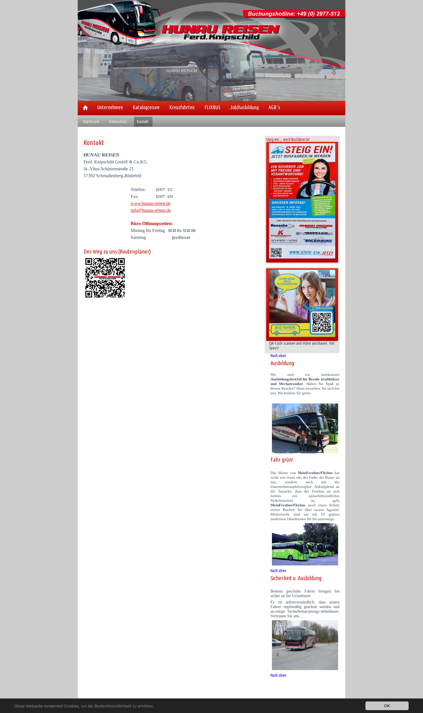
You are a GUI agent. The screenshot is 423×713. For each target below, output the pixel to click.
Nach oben (278, 355)
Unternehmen (110, 107)
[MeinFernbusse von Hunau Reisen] (305, 544)
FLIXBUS (212, 107)
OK (387, 705)
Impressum (91, 121)
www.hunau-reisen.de (151, 203)
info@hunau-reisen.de (151, 210)
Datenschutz (118, 121)
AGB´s (274, 107)
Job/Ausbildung (244, 107)
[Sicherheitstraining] (305, 645)
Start (85, 107)
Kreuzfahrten (182, 107)
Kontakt (142, 121)
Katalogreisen (146, 107)
